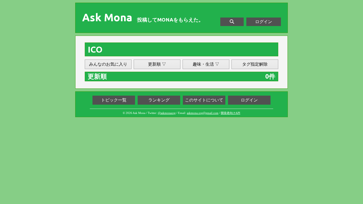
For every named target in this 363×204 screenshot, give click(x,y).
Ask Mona (107, 17)
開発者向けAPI (230, 112)
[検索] (232, 22)
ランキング (159, 100)
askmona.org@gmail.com (202, 112)
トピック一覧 (113, 100)
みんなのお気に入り (108, 64)
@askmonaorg (167, 112)
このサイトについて (204, 100)
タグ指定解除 (255, 64)
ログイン (263, 21)
